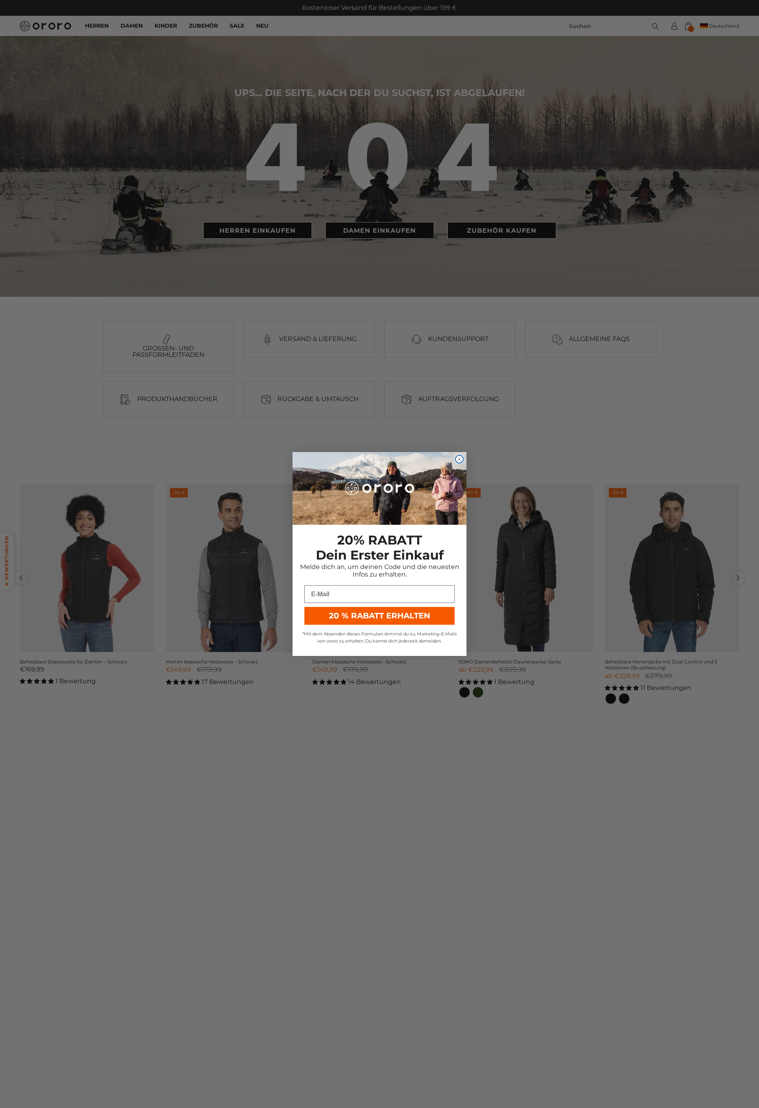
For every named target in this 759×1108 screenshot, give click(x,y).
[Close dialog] (459, 459)
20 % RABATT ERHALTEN (379, 615)
